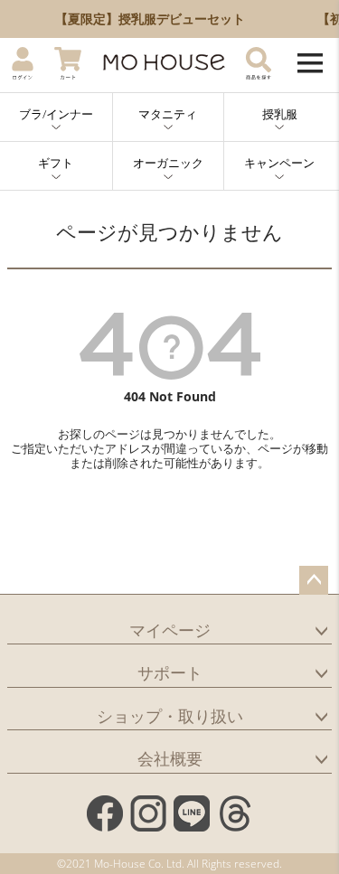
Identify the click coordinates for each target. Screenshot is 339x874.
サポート (169, 672)
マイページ (170, 630)
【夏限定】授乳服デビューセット (149, 18)
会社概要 (169, 758)
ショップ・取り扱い (170, 716)
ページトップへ (313, 580)
